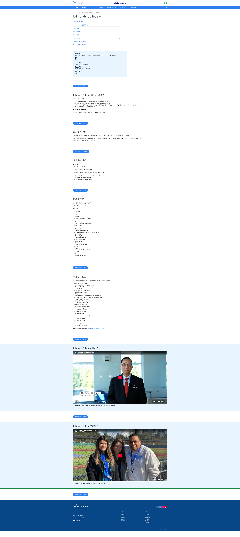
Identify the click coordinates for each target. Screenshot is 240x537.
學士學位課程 (76, 31)
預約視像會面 (76, 520)
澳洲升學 (93, 7)
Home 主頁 (75, 12)
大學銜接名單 (76, 38)
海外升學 (114, 7)
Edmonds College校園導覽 (79, 45)
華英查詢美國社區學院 (80, 339)
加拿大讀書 (85, 7)
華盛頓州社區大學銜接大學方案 (96, 328)
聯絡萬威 (133, 7)
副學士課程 (76, 35)
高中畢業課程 (76, 28)
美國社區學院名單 (88, 12)
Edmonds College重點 (78, 21)
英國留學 (76, 7)
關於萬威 (108, 7)
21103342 (80, 515)
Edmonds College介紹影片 (79, 41)
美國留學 (100, 7)
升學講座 (122, 7)
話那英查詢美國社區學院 (81, 151)
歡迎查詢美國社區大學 (80, 123)
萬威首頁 (123, 514)
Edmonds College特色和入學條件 (81, 25)
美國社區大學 (81, 12)
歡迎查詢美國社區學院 (80, 86)
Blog (128, 7)
